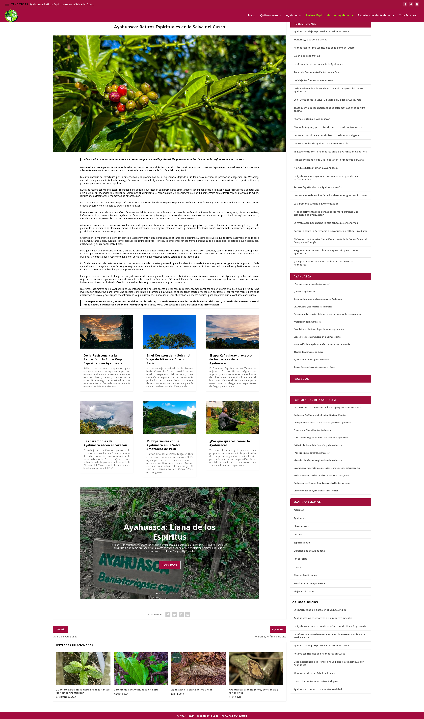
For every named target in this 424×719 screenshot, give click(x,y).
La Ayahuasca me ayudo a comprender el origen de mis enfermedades (326, 178)
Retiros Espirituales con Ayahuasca (329, 15)
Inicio (251, 15)
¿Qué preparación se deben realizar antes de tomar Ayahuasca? (83, 691)
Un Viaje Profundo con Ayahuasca (313, 80)
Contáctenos (408, 15)
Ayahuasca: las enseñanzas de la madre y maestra (323, 618)
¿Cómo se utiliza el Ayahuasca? (312, 118)
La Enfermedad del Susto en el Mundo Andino (320, 609)
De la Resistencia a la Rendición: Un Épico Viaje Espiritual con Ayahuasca (103, 359)
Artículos (299, 509)
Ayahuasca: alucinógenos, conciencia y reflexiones (254, 691)
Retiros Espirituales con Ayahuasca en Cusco (319, 187)
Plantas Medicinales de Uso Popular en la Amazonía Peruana (329, 159)
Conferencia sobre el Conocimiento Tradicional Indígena (326, 135)
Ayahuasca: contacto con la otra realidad (318, 689)
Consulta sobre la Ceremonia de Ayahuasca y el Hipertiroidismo (331, 231)
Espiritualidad (302, 542)
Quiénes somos (270, 15)
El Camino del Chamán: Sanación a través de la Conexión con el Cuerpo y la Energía (330, 241)
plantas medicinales (120, 228)
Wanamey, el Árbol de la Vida (310, 39)
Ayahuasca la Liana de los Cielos (191, 689)
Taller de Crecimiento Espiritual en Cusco (317, 72)
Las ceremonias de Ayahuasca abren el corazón (105, 443)
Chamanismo (301, 526)
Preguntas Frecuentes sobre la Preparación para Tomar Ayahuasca (326, 252)
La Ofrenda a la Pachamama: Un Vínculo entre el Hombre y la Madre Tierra (329, 636)
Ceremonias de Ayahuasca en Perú (136, 689)
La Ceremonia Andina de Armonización (316, 203)
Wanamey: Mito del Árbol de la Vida (314, 673)
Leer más (169, 565)
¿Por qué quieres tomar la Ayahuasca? (229, 443)
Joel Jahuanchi (127, 269)
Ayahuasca (293, 15)
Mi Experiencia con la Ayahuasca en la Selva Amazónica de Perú (163, 445)
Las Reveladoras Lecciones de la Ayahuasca (318, 64)
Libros (297, 567)
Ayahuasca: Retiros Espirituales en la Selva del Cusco (324, 47)
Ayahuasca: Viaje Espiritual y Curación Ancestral (321, 31)
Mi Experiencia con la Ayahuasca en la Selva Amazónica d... (65, 4)
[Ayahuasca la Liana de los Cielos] (198, 668)
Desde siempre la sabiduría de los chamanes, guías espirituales (330, 195)
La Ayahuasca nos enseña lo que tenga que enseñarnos (326, 222)
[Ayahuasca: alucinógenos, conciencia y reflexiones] (256, 668)
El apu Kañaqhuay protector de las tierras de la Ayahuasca (231, 359)
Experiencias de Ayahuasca (376, 15)
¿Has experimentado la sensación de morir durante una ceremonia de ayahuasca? (326, 213)
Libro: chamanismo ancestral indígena (316, 681)
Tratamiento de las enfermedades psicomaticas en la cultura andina (329, 109)
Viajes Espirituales (304, 591)
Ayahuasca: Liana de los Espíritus (170, 532)
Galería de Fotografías (307, 55)
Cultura (298, 534)
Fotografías (300, 558)
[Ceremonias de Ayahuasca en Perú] (141, 668)
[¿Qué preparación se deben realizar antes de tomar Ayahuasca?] (83, 668)
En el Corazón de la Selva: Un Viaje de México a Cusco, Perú (169, 359)
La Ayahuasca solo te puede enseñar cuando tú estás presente (330, 626)
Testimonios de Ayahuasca (309, 583)
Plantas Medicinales (305, 575)
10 (182, 593)
